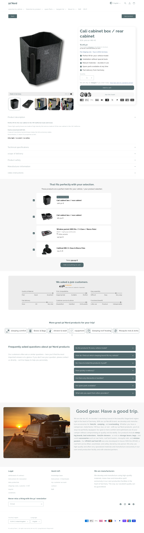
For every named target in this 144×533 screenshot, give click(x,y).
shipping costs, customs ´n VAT (19, 486)
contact (54, 486)
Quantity (82, 74)
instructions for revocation (17, 479)
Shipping (91, 47)
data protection (13, 482)
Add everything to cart (72, 265)
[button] (16, 9)
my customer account (59, 482)
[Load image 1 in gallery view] (14, 104)
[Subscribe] (41, 504)
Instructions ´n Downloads (60, 479)
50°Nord (15, 528)
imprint (10, 489)
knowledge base (57, 475)
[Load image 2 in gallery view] (28, 104)
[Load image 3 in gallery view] (41, 104)
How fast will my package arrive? (121, 83)
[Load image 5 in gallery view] (67, 104)
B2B (52, 489)
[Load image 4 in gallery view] (54, 104)
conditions (11, 493)
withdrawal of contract (16, 475)
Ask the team (110, 94)
